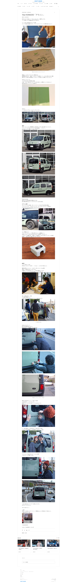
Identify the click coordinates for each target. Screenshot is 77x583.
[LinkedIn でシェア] (26, 530)
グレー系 (33, 6)
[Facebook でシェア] (22, 530)
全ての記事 (19, 6)
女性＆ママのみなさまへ (31, 571)
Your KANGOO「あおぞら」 (53, 548)
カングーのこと (21, 571)
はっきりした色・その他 (44, 6)
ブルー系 (23, 6)
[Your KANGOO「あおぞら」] (53, 543)
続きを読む (51, 6)
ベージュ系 (37, 6)
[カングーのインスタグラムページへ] (54, 3)
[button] (58, 6)
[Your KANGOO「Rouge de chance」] (24, 543)
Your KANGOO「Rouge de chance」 (23, 549)
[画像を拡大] (38, 95)
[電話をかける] (56, 3)
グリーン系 (28, 6)
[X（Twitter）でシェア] (24, 530)
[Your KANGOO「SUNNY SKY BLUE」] (38, 543)
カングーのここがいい (26, 571)
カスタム (23, 527)
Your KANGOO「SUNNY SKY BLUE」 (37, 549)
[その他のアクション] (54, 12)
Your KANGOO (27, 527)
